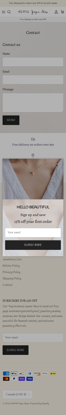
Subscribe (33, 245)
